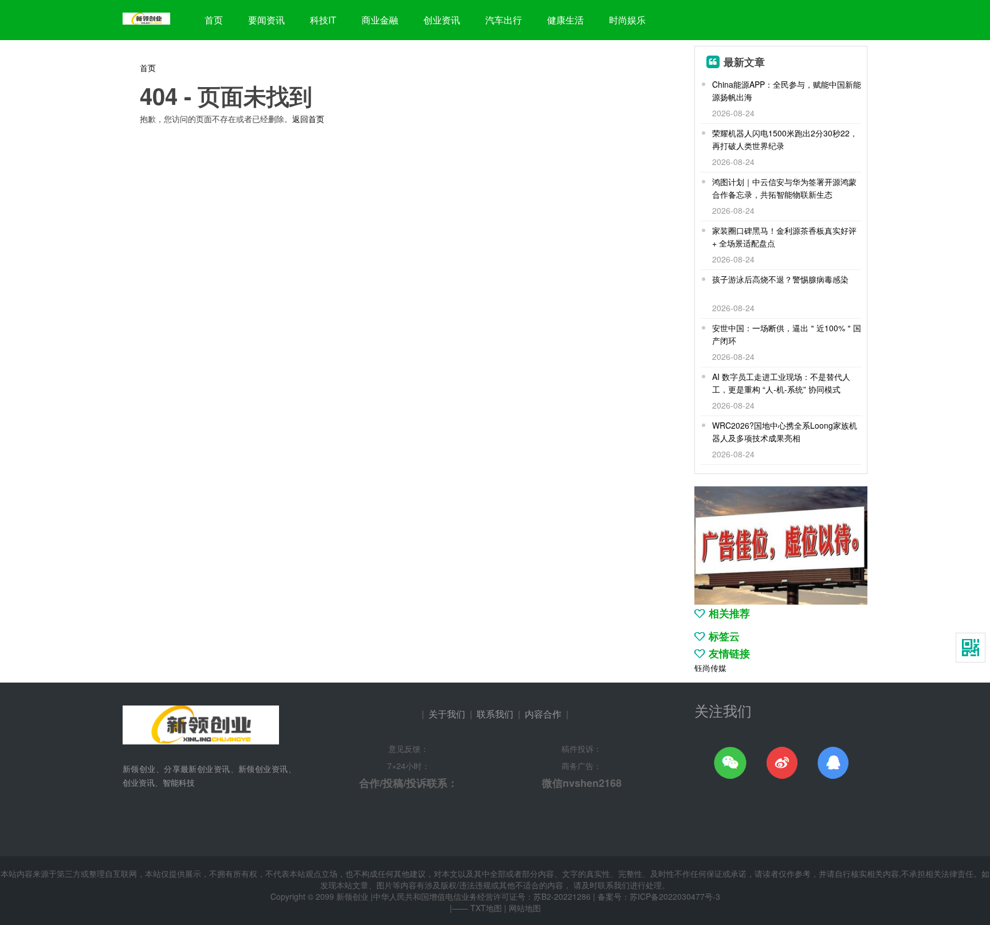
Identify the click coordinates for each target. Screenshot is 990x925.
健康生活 (565, 19)
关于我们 (447, 713)
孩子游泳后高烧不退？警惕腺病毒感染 (780, 279)
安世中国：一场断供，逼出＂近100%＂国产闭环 (786, 334)
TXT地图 (486, 908)
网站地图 (525, 908)
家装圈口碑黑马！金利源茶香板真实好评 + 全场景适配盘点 (784, 237)
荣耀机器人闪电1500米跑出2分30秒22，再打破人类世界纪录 (785, 139)
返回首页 (308, 118)
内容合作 (543, 713)
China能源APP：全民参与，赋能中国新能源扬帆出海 (786, 91)
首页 (214, 19)
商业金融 (380, 19)
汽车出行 (503, 19)
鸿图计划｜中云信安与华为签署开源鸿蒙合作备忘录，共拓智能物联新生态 (784, 188)
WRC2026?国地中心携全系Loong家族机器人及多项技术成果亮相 (784, 432)
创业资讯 (441, 19)
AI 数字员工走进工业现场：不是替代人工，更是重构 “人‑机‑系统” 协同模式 (781, 383)
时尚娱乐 (627, 19)
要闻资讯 (266, 19)
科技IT (323, 19)
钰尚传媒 (710, 667)
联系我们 (495, 713)
